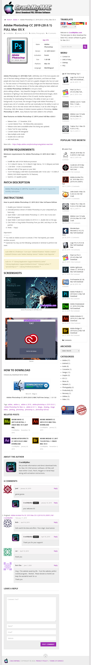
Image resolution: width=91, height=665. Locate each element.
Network (65, 384)
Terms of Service (56, 661)
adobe (10, 404)
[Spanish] (77, 23)
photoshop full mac (42, 409)
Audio (64, 366)
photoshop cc (29, 409)
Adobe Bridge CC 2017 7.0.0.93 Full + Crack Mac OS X (49, 441)
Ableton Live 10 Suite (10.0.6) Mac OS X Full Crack (77, 218)
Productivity (66, 390)
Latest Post (68, 149)
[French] (66, 23)
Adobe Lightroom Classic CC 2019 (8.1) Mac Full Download (77, 269)
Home (9, 20)
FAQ (63, 65)
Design (64, 372)
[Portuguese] (74, 23)
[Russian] (70, 23)
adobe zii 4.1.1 (31, 407)
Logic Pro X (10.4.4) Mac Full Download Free (77, 245)
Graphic (65, 375)
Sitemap (65, 62)
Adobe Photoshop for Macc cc (14, 407)
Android (65, 363)
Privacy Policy (42, 661)
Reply (56, 488)
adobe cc (17, 404)
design (40, 407)
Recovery (65, 393)
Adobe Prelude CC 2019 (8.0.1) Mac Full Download (77, 294)
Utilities (64, 396)
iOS (63, 378)
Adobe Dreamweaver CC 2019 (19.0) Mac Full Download (77, 306)
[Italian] (85, 23)
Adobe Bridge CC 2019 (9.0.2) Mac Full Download (77, 331)
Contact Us (66, 56)
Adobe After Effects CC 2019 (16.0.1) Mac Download (20, 441)
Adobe (15, 20)
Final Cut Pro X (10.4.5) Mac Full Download (76, 257)
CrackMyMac (10, 33)
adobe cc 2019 (26, 404)
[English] (62, 23)
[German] (81, 23)
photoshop (20, 409)
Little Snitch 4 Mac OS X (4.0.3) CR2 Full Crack (77, 194)
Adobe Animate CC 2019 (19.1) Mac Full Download (48, 422)
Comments (67, 340)
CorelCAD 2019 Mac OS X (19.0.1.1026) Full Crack (77, 167)
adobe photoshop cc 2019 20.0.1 (44, 404)
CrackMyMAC (15, 661)
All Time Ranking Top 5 (72, 74)
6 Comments (52, 33)
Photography (40, 33)
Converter (65, 369)
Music (64, 381)
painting (12, 409)
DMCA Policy (66, 59)
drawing (46, 407)
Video (64, 399)
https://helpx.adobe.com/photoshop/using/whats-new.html (32, 144)
